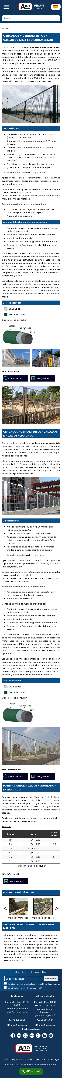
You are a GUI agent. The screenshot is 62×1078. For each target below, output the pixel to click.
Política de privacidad (14, 1059)
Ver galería (43, 378)
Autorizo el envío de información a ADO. (25, 988)
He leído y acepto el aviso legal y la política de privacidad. (33, 984)
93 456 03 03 (18, 1019)
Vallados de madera (43, 917)
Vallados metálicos (18, 917)
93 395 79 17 (47, 1019)
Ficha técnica (17, 378)
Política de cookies (37, 1059)
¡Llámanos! (33, 1071)
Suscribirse (51, 978)
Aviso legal (53, 1059)
